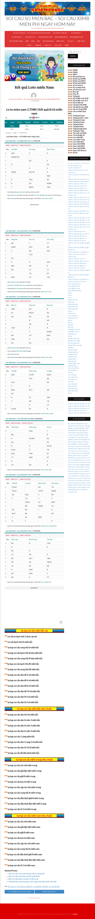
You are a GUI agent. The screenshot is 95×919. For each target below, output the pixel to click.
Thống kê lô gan (79, 116)
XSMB (27, 41)
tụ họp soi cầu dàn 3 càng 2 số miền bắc (25, 742)
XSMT (38, 41)
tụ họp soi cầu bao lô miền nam (21, 838)
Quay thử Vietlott (79, 150)
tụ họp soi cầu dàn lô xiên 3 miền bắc (24, 725)
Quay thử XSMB (79, 144)
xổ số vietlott (78, 85)
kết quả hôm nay (48, 41)
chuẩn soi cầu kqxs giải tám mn (77, 238)
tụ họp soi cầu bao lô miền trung (22, 782)
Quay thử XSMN (79, 148)
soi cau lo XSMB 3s (83, 471)
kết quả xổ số (81, 467)
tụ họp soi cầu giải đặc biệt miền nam (24, 827)
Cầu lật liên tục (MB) (80, 107)
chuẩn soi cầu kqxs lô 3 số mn (77, 240)
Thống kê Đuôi (78, 126)
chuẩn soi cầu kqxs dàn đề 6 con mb (79, 220)
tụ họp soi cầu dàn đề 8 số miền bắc (23, 686)
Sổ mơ (67, 45)
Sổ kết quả (59, 41)
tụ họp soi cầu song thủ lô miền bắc (23, 647)
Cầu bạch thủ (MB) (80, 105)
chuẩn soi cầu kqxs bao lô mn (77, 231)
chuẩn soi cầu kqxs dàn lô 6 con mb (78, 199)
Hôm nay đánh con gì (45, 37)
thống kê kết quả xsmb (75, 489)
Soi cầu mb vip (76, 33)
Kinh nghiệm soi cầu (76, 37)
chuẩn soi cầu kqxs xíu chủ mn (77, 254)
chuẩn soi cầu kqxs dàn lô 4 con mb (78, 193)
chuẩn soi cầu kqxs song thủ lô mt (78, 279)
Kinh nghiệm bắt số (61, 37)
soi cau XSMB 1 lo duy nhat (82, 480)
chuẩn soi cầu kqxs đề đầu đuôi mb (78, 190)
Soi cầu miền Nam (54, 886)
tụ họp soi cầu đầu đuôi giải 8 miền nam (24, 854)
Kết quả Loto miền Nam (24, 886)
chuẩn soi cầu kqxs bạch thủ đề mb (78, 204)
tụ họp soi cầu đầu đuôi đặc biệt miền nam (26, 860)
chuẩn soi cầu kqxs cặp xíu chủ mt (78, 261)
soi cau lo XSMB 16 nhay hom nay (78, 474)
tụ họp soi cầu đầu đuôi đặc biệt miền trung (27, 803)
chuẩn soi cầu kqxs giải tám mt (77, 265)
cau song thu (79, 426)
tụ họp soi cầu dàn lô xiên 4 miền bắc (24, 731)
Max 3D (76, 92)
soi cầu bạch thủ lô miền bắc (20, 642)
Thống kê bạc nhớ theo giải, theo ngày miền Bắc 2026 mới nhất (32, 882)
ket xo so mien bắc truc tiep (82, 462)
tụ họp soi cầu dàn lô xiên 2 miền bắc (24, 720)
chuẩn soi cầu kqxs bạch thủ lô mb (78, 211)
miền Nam (45, 886)
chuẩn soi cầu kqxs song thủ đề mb (78, 181)
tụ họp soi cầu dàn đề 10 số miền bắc (24, 691)
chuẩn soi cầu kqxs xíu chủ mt (77, 281)
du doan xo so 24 (75, 451)
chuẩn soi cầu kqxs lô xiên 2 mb (77, 188)
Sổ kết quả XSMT (79, 81)
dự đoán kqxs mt (80, 460)
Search (73, 56)
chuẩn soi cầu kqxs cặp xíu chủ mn (78, 234)
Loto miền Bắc (78, 137)
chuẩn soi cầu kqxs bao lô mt (76, 259)
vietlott (70, 41)
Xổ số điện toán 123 (80, 100)
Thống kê (38, 45)
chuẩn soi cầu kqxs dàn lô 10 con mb (79, 227)
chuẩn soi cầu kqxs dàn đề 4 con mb (79, 218)
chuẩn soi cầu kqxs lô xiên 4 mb (77, 184)
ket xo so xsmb (72, 464)
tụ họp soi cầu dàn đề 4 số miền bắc (23, 675)
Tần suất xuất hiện (80, 133)
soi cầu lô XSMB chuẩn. (79, 485)
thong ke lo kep (75, 487)
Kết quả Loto (12, 886)
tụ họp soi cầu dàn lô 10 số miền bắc (24, 747)
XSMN (33, 41)
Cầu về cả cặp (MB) (80, 109)
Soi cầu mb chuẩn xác (60, 33)
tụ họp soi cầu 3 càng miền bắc (21, 736)
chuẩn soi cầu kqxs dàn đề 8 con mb (79, 222)
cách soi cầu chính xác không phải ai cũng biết (26, 874)
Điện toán (81, 41)
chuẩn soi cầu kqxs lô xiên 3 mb (77, 186)
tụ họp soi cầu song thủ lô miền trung (24, 792)
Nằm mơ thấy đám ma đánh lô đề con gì (23, 879)
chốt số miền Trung (73, 433)
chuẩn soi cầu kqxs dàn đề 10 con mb (79, 225)
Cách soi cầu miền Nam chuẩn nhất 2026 (24, 876)
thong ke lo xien (85, 487)
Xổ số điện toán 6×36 (74, 329)
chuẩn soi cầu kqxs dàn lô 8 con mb (78, 197)
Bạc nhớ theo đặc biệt (74, 423)
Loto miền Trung (79, 140)
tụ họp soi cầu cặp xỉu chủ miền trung (24, 787)
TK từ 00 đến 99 (79, 135)
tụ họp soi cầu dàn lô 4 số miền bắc (23, 697)
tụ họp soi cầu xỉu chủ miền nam (22, 821)
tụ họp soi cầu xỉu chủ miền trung (22, 765)
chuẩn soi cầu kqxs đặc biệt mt (77, 263)
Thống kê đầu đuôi (80, 129)
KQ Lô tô (48, 45)
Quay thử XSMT (79, 146)
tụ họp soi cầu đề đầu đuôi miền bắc (23, 753)
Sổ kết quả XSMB (79, 79)
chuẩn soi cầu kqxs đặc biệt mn (77, 236)
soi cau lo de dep (78, 469)
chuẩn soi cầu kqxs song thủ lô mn (78, 252)
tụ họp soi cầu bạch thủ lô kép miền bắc (25, 653)
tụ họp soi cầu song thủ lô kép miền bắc (25, 658)
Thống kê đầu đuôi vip (48, 891)
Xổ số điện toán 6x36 (80, 98)
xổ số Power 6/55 (79, 90)
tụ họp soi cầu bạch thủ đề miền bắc (23, 664)
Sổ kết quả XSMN (79, 83)
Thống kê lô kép (79, 122)
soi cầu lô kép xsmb (74, 483)
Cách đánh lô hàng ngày (79, 439)
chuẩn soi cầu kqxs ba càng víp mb (78, 202)
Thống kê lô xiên (79, 120)
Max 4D (76, 94)
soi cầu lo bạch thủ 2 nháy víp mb (22, 636)
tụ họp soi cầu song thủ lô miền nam (23, 849)
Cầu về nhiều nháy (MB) (75, 345)
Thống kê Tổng (78, 131)
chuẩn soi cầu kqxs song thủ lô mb (78, 179)
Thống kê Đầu (78, 124)
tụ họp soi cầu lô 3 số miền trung (22, 809)
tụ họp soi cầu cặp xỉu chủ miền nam (24, 843)
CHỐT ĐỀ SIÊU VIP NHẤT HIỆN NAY (78, 430)
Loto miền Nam (37, 886)
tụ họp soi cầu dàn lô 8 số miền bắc (23, 714)
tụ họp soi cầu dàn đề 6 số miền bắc (23, 680)
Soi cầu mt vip (30, 37)
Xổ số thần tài (78, 103)
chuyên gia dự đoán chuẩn (81, 428)
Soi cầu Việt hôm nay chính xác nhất (20, 891)
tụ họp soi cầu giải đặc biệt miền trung (24, 771)
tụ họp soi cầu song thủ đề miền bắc (24, 669)
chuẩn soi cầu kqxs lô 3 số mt (77, 268)
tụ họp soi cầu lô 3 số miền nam (21, 865)
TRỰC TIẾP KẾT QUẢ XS (16, 41)
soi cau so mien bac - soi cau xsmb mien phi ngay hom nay (28, 99)
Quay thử (58, 45)
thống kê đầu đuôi (73, 352)
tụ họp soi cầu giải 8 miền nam (21, 832)
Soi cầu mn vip (16, 37)
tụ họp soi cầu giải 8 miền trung (21, 776)
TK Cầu (28, 45)
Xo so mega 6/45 (79, 87)
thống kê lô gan (72, 350)
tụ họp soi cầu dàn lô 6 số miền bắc (23, 702)
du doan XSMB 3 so (82, 458)
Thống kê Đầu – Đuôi (80, 118)
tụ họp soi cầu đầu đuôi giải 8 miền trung (26, 798)
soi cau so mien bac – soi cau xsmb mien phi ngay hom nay (32, 33)
